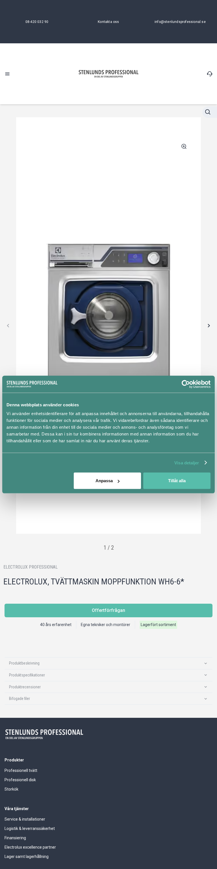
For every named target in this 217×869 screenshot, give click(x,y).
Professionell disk (20, 780)
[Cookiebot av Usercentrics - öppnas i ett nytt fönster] (186, 384)
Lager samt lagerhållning (27, 856)
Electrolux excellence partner (30, 847)
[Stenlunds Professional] (108, 74)
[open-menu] (7, 73)
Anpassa (104, 480)
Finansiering (15, 838)
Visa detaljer (186, 462)
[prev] (8, 325)
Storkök (11, 789)
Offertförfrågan (108, 610)
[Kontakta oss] (209, 73)
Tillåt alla (177, 480)
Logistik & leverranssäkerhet (30, 828)
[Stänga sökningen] (209, 112)
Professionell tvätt (21, 770)
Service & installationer (25, 819)
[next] (208, 325)
